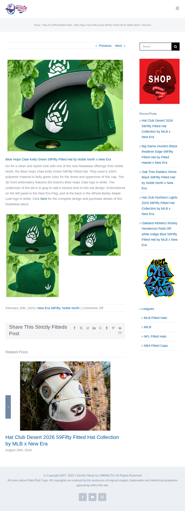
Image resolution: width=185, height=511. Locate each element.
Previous (105, 46)
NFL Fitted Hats (155, 336)
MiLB (147, 327)
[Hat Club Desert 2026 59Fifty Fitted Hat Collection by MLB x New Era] (65, 363)
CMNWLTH (106, 475)
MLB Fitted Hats (155, 318)
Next (118, 46)
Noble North (70, 308)
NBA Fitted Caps (156, 345)
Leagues (148, 309)
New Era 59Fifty (48, 308)
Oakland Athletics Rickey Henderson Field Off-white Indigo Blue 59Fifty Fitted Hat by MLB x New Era (160, 234)
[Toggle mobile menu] (178, 8)
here (43, 199)
